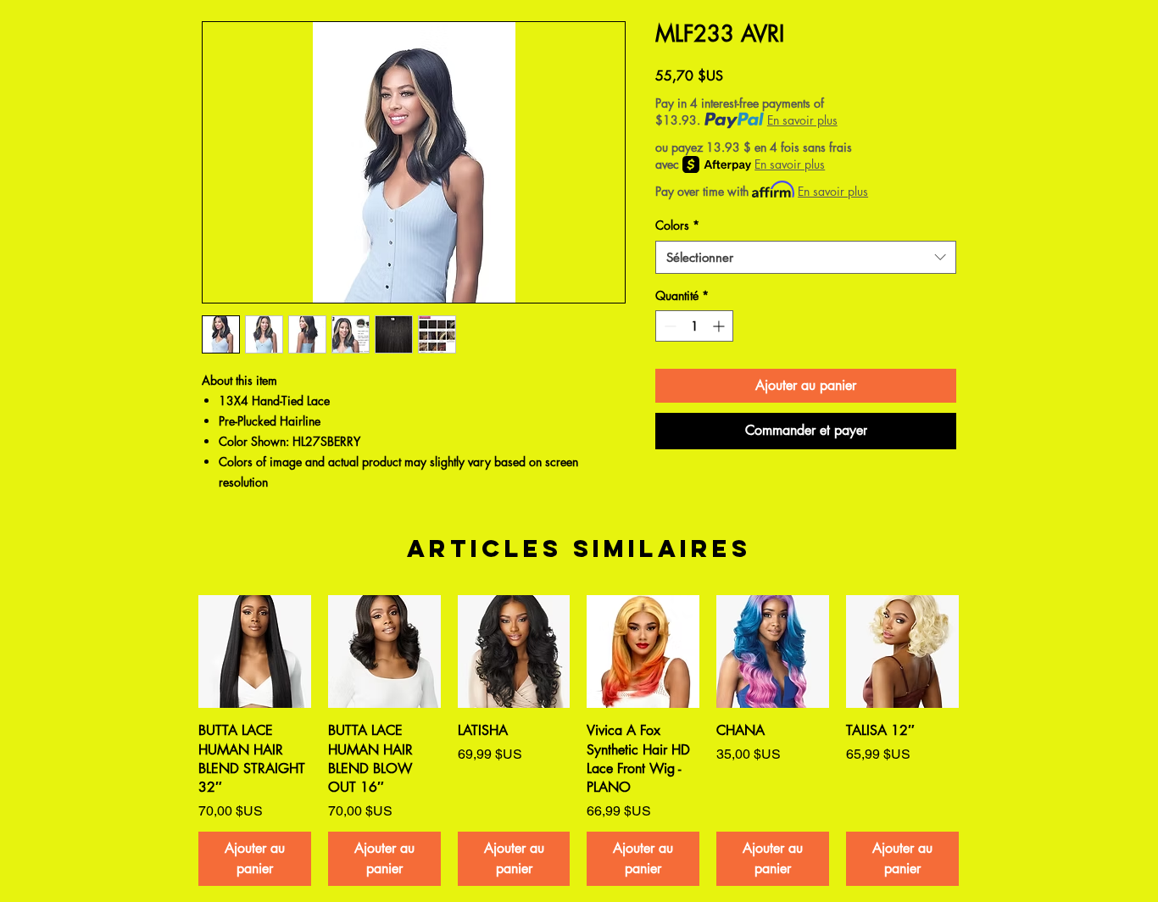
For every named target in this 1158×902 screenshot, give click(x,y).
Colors (677, 225)
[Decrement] (668, 326)
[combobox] (805, 257)
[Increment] (720, 326)
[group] (579, 740)
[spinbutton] (694, 326)
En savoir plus (802, 120)
